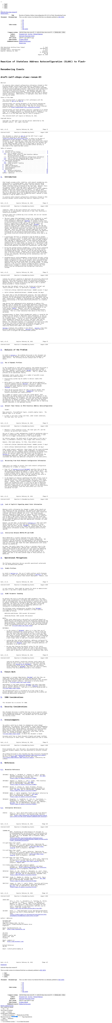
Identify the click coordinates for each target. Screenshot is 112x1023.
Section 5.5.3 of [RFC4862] (21, 469)
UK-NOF (29, 370)
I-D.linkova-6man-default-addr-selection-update (30, 755)
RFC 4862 (30, 782)
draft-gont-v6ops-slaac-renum (26, 36)
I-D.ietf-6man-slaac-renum (11, 688)
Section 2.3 (31, 522)
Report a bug (22, 43)
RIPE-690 (13, 756)
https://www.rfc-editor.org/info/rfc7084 (23, 881)
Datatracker (4, 964)
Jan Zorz (30, 34)
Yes (4, 1009)
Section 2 (6, 328)
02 (23, 23)
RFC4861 (33, 287)
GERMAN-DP (30, 391)
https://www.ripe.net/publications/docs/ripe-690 (25, 908)
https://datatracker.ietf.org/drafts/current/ (25, 107)
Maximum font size (6, 1017)
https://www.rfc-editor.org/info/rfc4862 (23, 784)
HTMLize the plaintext (9, 1015)
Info (4, 1012)
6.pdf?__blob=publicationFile (19, 840)
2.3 (2, 460)
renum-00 (12, 855)
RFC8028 (21, 630)
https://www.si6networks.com (16, 929)
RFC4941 (7, 387)
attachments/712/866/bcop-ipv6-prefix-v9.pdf (24, 915)
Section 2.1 (14, 573)
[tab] (5, 973)
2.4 (5, 158)
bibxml (26, 39)
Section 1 (13, 355)
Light (6, 4)
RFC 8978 (61, 17)
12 (47, 172)
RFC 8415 (12, 802)
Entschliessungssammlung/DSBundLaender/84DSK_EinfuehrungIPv (29, 839)
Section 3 (38, 328)
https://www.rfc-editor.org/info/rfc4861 (23, 778)
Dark (6, 6)
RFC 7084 (42, 878)
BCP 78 (14, 101)
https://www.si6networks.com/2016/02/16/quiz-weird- (30, 815)
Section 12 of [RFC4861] (23, 664)
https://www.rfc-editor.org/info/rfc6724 (23, 874)
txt (20, 39)
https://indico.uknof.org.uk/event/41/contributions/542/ (28, 914)
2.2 (2, 406)
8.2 (5, 171)
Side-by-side (58, 32)
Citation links (4, 1020)
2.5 (5, 159)
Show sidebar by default (7, 1007)
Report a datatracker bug (7, 1005)
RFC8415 (27, 220)
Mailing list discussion (25, 41)
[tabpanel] (56, 992)
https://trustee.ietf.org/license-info (15, 138)
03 (23, 24)
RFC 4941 (17, 789)
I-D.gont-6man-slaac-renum (11, 733)
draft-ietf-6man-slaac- (37, 854)
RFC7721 (25, 383)
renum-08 (12, 847)
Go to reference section (9, 1021)
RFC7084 (30, 677)
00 (23, 20)
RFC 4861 (42, 775)
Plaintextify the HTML (23, 1015)
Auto (6, 7)
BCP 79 (21, 101)
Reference (10, 1018)
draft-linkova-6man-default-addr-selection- (33, 867)
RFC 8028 (34, 794)
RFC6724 (19, 642)
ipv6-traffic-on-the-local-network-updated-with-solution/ (28, 816)
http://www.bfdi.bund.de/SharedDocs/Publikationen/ (26, 838)
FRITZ (14, 308)
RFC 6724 (18, 873)
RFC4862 (36, 224)
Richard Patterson (38, 34)
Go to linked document (23, 1021)
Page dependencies (27, 1017)
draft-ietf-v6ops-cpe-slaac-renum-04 (27, 861)
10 (47, 169)
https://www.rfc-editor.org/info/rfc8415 (23, 804)
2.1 (5, 153)
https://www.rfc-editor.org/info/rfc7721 (23, 887)
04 (23, 26)
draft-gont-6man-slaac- (37, 846)
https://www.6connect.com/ (15, 941)
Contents (9, 1012)
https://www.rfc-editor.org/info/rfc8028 (23, 796)
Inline (63, 32)
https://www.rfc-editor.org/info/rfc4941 (23, 790)
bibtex (22, 39)
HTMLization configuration (8, 1013)
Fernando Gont (23, 34)
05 (23, 27)
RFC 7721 (12, 885)
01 (23, 21)
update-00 (13, 868)
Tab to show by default (7, 1010)
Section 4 (28, 329)
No (8, 1009)
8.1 (5, 170)
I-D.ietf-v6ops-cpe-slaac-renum (22, 625)
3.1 (5, 161)
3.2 (5, 163)
